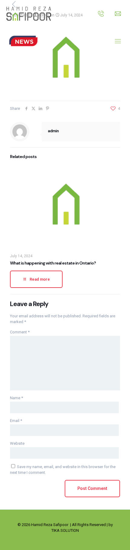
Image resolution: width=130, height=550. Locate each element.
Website (17, 443)
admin (53, 130)
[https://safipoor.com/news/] (23, 41)
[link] (23, 41)
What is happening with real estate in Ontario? (53, 263)
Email (16, 420)
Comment (20, 332)
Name (16, 398)
